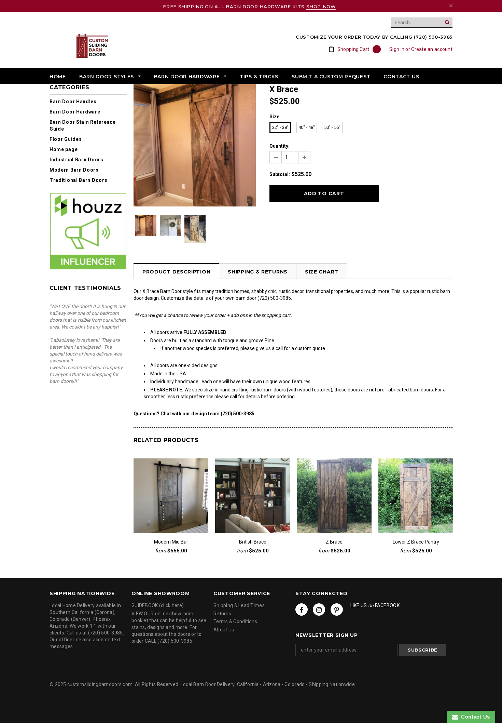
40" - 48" (306, 127)
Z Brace (334, 542)
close (450, 5)
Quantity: (279, 146)
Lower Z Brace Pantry (416, 542)
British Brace (252, 542)
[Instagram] (319, 609)
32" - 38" (280, 127)
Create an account (431, 49)
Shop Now (321, 6)
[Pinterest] (337, 609)
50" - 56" (332, 127)
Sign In (396, 49)
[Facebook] (301, 609)
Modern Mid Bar (171, 542)
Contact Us (474, 717)
